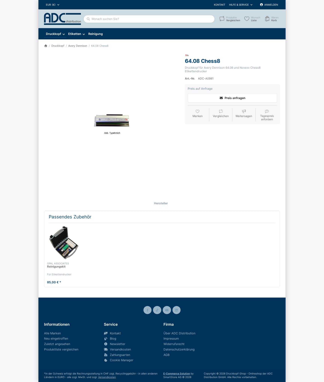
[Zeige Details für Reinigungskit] (64, 242)
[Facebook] (147, 310)
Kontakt (219, 4)
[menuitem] (55, 34)
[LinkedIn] (176, 310)
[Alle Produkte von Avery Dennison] (187, 55)
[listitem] (111, 121)
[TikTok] (157, 310)
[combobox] (53, 4)
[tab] (161, 203)
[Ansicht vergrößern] (111, 121)
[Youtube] (167, 310)
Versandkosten (107, 377)
